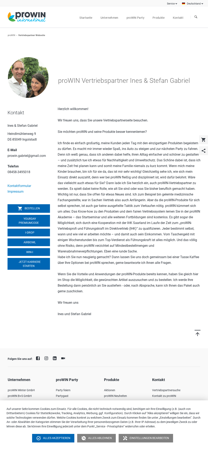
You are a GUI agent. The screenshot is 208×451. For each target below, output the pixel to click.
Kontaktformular (19, 186)
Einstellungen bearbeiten (146, 438)
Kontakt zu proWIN (164, 395)
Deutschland (194, 3)
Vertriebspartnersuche (166, 390)
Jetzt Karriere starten (29, 264)
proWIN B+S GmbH (20, 395)
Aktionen (109, 390)
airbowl (29, 242)
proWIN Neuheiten (115, 395)
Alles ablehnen (96, 438)
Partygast (62, 395)
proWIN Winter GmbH (21, 390)
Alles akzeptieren (53, 438)
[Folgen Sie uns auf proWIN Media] (64, 358)
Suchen (195, 17)
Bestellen (29, 208)
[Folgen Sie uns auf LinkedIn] (55, 358)
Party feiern (63, 390)
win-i (29, 252)
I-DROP (29, 232)
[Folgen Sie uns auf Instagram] (47, 358)
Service (171, 3)
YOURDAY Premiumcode (29, 220)
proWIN (11, 35)
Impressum (16, 191)
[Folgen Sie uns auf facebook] (39, 358)
